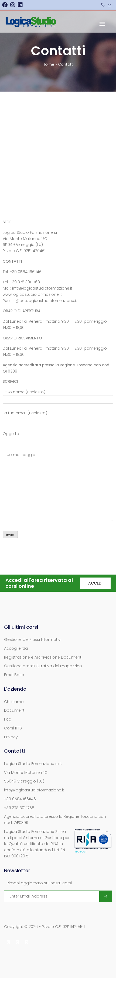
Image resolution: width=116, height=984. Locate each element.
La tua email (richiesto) (25, 413)
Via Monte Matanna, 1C (25, 772)
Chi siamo (14, 701)
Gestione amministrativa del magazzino (43, 666)
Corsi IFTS (13, 728)
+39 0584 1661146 (20, 799)
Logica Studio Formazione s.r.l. (33, 763)
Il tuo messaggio (19, 454)
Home (48, 64)
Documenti (14, 710)
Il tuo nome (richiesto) (24, 392)
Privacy (11, 737)
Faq (7, 719)
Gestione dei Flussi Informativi (32, 639)
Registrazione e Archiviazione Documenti (43, 657)
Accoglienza (16, 648)
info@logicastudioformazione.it (34, 790)
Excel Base (14, 674)
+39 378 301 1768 (19, 808)
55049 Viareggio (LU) (24, 781)
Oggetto (11, 433)
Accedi (95, 583)
